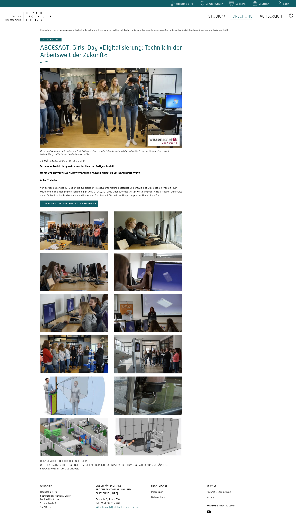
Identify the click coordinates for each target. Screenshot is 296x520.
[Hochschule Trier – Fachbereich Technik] (27, 16)
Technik (78, 30)
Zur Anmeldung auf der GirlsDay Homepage (69, 203)
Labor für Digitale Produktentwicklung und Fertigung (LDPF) (200, 30)
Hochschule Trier (48, 30)
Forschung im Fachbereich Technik (114, 30)
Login (286, 3)
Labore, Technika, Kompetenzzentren (151, 30)
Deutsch (263, 3)
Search (290, 16)
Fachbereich (270, 16)
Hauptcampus (65, 30)
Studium (216, 16)
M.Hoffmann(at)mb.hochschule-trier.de (117, 507)
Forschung (241, 16)
